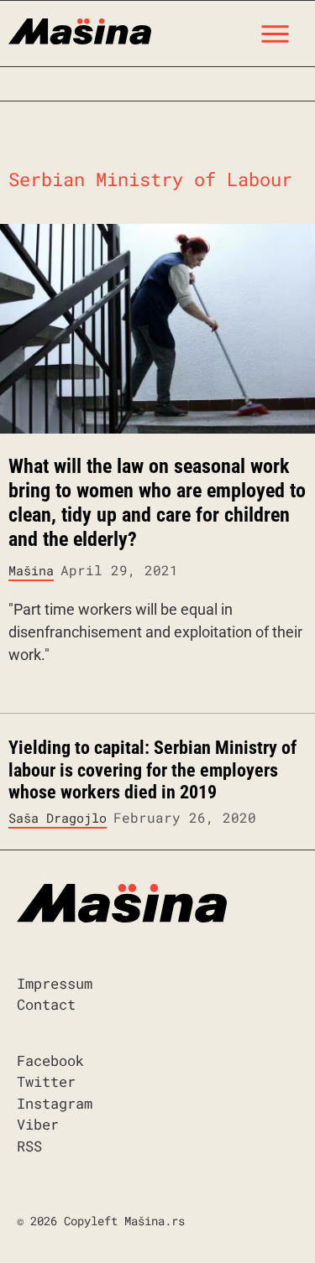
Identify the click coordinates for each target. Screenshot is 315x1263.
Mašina (31, 570)
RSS (29, 1146)
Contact (46, 1004)
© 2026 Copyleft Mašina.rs (101, 1221)
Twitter (46, 1081)
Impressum (54, 983)
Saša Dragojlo (57, 817)
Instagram (54, 1103)
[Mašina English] (79, 29)
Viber (38, 1124)
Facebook (50, 1060)
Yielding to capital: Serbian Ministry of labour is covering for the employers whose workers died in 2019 (152, 770)
